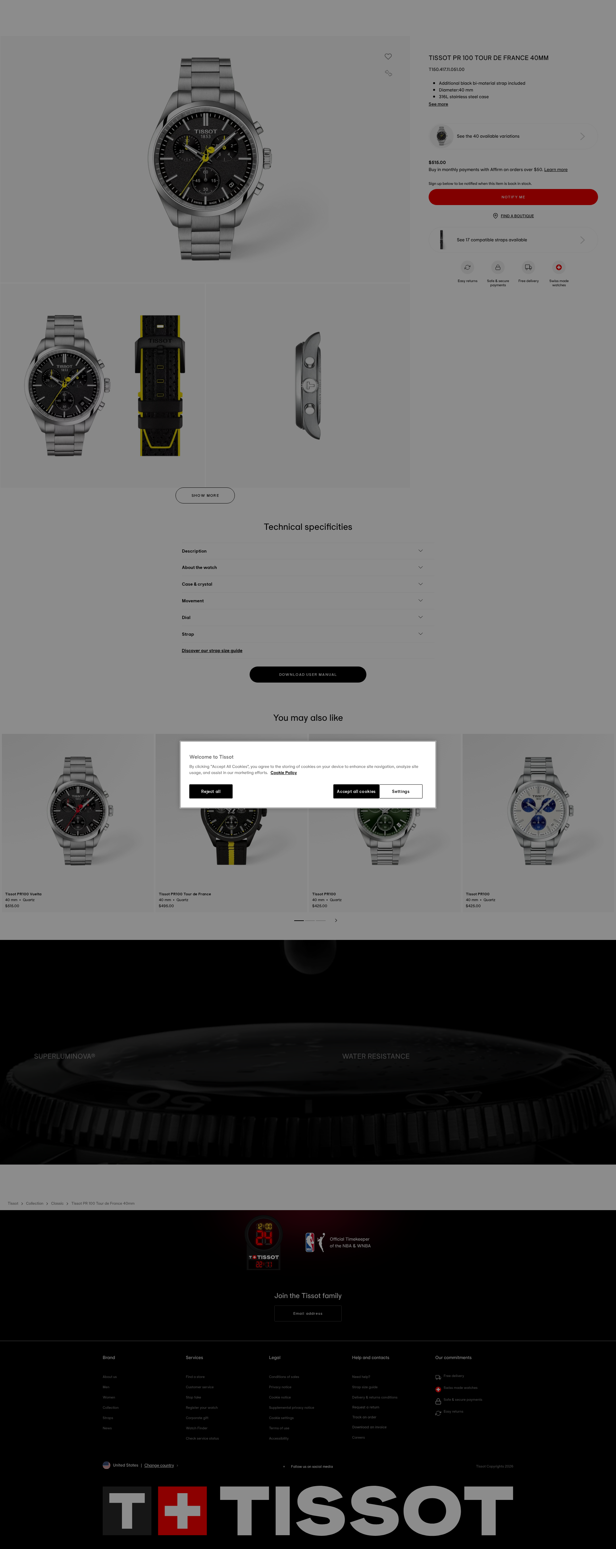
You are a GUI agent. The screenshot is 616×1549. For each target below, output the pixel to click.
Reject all (211, 791)
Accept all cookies (356, 791)
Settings (400, 791)
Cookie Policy (283, 773)
